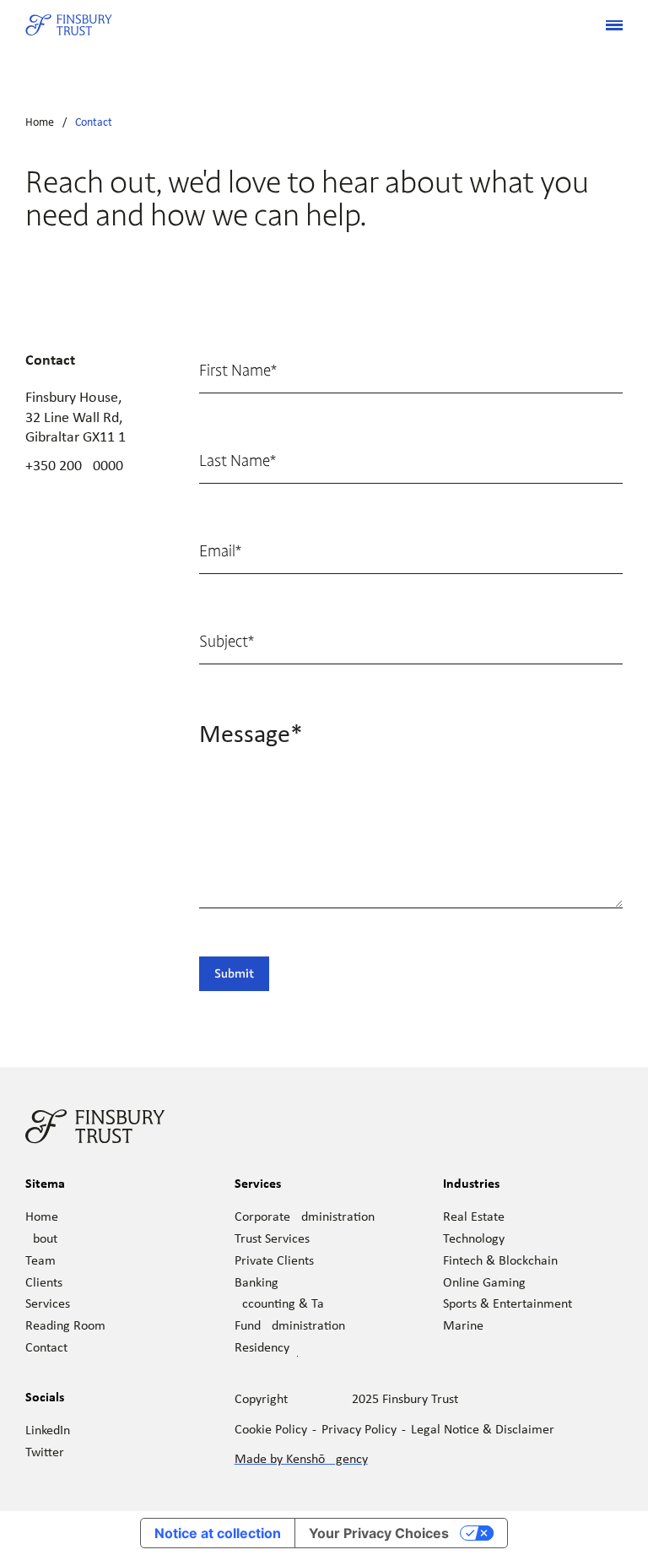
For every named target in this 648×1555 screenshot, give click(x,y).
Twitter (44, 1453)
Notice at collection (217, 1533)
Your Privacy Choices (379, 1533)
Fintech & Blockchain (500, 1261)
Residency (262, 1348)
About (41, 1239)
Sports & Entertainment (507, 1304)
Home (39, 122)
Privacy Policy (359, 1430)
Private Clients (274, 1261)
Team (40, 1261)
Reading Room (65, 1326)
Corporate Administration (305, 1217)
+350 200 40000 (74, 466)
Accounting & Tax (282, 1304)
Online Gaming (484, 1283)
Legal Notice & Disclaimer (482, 1430)
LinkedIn (47, 1431)
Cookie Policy (271, 1430)
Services (47, 1304)
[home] (68, 25)
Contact (93, 122)
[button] (607, 25)
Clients (43, 1283)
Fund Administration (290, 1326)
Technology (474, 1239)
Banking (256, 1283)
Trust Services (272, 1239)
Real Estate (474, 1217)
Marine (463, 1326)
